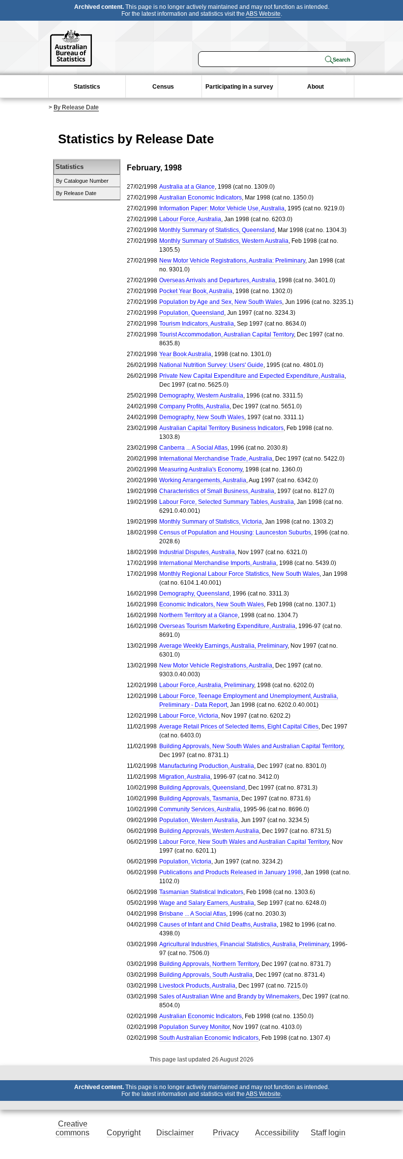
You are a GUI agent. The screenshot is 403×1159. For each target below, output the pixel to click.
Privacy (226, 1132)
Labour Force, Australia (190, 219)
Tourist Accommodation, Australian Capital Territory (226, 334)
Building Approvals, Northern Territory (209, 963)
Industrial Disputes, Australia (197, 552)
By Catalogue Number (82, 181)
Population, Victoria (185, 861)
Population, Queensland (191, 312)
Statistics (87, 86)
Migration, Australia (184, 776)
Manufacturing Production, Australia (206, 765)
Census (163, 86)
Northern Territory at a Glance (198, 615)
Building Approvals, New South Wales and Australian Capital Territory (251, 746)
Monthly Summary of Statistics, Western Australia (223, 240)
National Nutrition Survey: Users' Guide (211, 365)
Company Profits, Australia (194, 406)
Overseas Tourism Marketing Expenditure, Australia (227, 626)
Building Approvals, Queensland (202, 787)
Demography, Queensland (194, 593)
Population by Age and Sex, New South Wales (220, 301)
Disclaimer (175, 1132)
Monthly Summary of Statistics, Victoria (210, 521)
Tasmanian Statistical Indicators (201, 892)
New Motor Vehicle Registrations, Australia (215, 665)
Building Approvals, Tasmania (198, 798)
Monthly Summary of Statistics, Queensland (217, 230)
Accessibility (277, 1132)
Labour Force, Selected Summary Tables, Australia (226, 501)
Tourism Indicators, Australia (196, 323)
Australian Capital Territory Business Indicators (221, 428)
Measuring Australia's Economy (200, 469)
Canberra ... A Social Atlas (193, 447)
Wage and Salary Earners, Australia (206, 902)
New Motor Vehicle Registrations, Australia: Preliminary (232, 260)
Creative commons (72, 1128)
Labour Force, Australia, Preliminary (206, 685)
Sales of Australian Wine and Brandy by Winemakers (229, 996)
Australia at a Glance (187, 186)
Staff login (328, 1132)
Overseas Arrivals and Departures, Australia (217, 280)
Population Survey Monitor (194, 1027)
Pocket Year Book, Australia (195, 291)
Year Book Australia (185, 354)
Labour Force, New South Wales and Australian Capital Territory (244, 841)
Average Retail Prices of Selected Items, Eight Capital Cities (238, 726)
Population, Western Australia (198, 820)
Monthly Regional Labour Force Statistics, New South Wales (239, 573)
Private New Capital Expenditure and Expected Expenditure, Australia (252, 375)
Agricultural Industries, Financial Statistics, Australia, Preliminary (244, 944)
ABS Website (263, 13)
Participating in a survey (239, 86)
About (315, 86)
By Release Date (76, 107)
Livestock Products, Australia (197, 985)
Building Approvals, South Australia (206, 974)
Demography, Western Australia (201, 395)
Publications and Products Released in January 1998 (230, 872)
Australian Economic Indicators (200, 197)
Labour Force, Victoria (188, 715)
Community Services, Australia (199, 809)
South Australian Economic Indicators (209, 1037)
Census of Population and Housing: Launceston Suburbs (235, 532)
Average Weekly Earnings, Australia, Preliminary (223, 645)
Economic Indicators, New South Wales (211, 604)
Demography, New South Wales (201, 417)
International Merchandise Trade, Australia (215, 458)
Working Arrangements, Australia (202, 480)
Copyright (124, 1132)
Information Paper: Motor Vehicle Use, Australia (222, 208)
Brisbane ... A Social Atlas (192, 913)
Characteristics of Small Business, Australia (216, 491)
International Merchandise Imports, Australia (217, 563)
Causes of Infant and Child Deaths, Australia (218, 924)
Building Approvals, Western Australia (209, 831)
